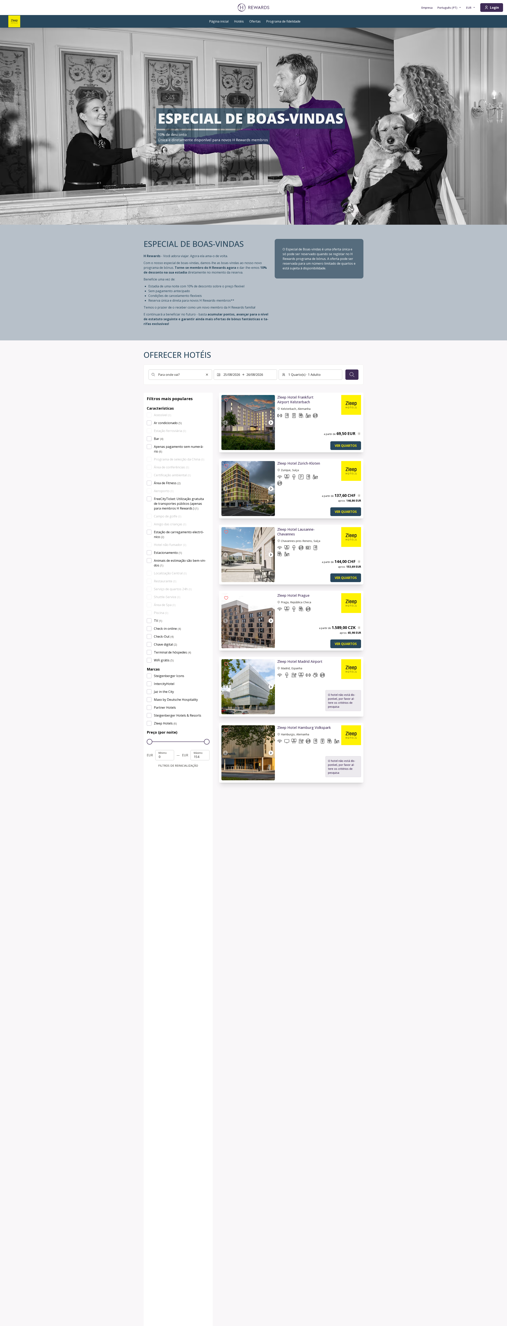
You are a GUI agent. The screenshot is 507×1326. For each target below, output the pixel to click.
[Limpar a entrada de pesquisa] (207, 375)
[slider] (149, 741)
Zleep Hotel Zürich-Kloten (298, 463)
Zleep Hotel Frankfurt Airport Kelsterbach (295, 399)
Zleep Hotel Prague (293, 595)
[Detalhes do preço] (359, 434)
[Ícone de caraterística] (279, 416)
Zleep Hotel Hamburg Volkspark (304, 727)
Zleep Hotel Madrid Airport (299, 661)
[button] (226, 399)
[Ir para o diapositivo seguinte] (271, 422)
